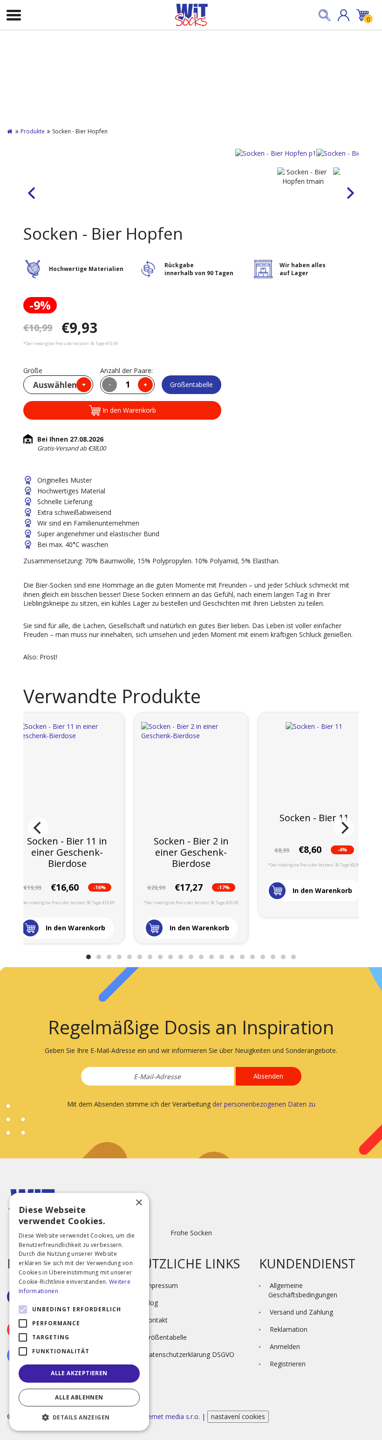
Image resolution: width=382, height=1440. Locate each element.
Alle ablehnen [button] (79, 1397)
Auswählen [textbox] (55, 385)
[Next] (344, 827)
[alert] (79, 1312)
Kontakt (156, 1319)
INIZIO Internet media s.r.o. (160, 1416)
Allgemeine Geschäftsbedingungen (302, 1290)
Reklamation (288, 1329)
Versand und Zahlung (301, 1312)
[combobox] (58, 384)
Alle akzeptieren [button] (79, 1373)
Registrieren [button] (288, 1363)
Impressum (161, 1285)
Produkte (32, 131)
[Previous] (38, 827)
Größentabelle (191, 384)
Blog (151, 1302)
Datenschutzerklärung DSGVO (189, 1354)
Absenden (268, 1076)
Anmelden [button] (285, 1346)
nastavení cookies (238, 1416)
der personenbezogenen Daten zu (263, 1104)
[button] (343, 15)
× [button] (138, 1202)
